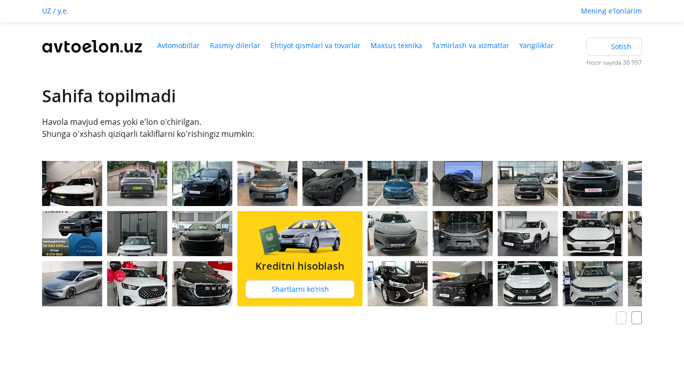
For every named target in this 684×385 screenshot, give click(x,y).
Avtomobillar (178, 45)
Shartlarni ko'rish (300, 289)
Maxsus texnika (396, 45)
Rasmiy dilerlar (235, 45)
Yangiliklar (536, 45)
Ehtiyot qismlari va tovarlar (315, 45)
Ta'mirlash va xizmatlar (470, 45)
